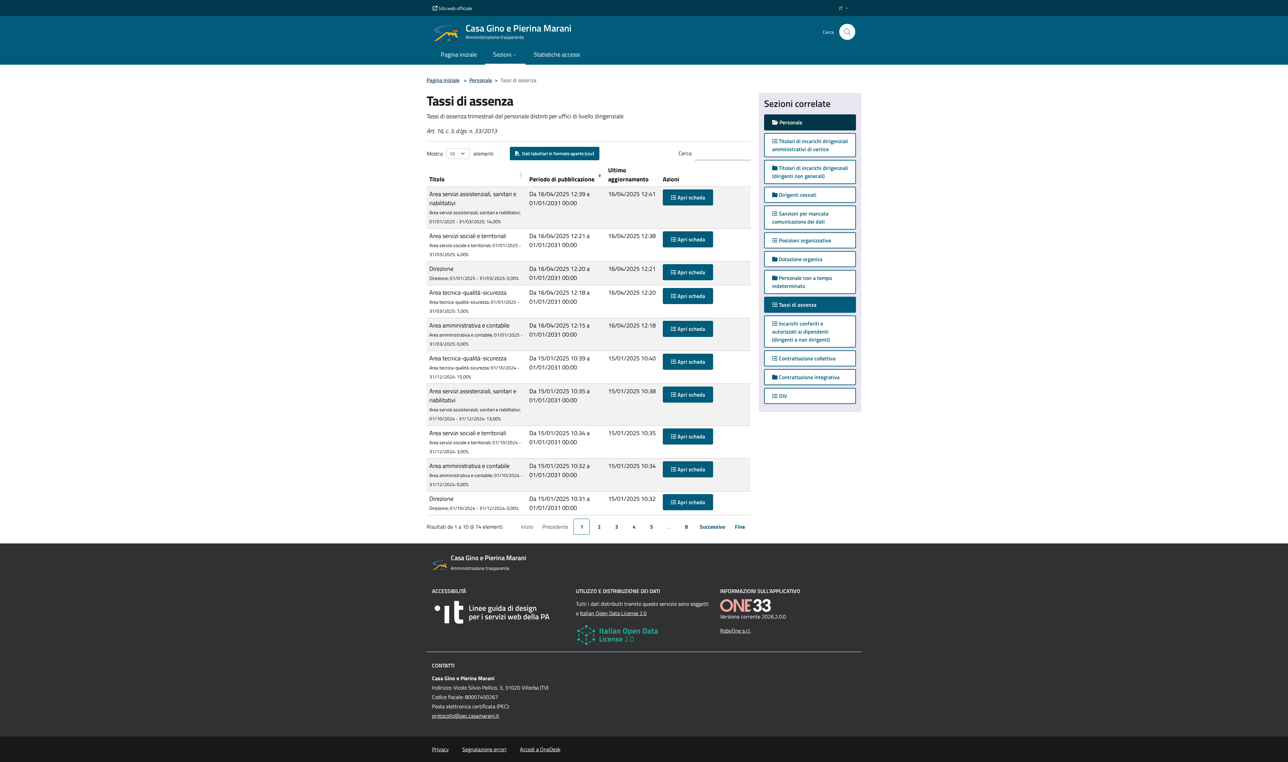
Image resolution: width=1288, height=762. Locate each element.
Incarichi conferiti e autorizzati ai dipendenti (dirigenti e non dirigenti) (801, 331)
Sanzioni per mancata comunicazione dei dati (800, 218)
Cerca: (685, 153)
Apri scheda (690, 197)
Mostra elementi (460, 154)
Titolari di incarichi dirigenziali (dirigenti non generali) (810, 172)
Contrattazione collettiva (806, 358)
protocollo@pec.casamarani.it (465, 716)
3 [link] (616, 527)
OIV (782, 396)
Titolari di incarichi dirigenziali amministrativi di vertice (810, 145)
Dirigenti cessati (796, 195)
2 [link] (599, 527)
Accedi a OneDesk (540, 749)
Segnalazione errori (484, 749)
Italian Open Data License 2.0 (613, 613)
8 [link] (686, 527)
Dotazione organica (799, 259)
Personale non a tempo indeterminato (802, 282)
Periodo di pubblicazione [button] (561, 179)
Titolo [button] (437, 179)
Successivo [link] (713, 527)
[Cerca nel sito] (847, 32)
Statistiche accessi (557, 54)
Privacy (440, 749)
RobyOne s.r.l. (735, 631)
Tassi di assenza (803, 304)
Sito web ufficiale (454, 8)
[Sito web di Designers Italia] (500, 612)
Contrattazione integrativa (808, 377)
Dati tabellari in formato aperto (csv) (557, 153)
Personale (480, 80)
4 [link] (634, 527)
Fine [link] (740, 527)
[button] (844, 8)
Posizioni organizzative (804, 240)
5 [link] (651, 527)
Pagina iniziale (443, 80)
